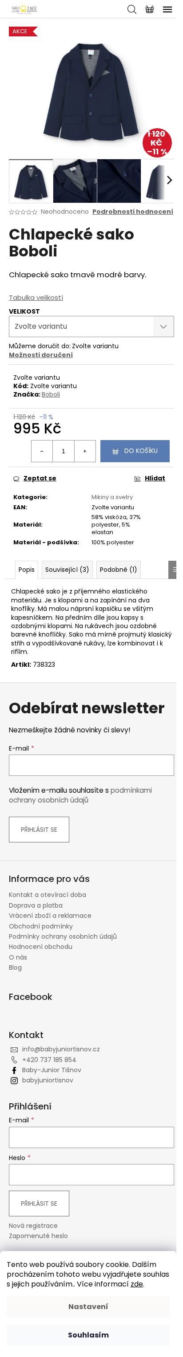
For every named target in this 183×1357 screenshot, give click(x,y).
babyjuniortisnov (47, 1080)
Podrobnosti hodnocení (132, 212)
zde (137, 1284)
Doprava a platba (36, 905)
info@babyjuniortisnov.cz (61, 1049)
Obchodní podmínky (41, 926)
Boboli (51, 394)
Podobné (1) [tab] (118, 569)
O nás (18, 957)
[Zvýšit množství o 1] (84, 451)
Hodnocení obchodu (40, 946)
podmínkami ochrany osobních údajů (80, 795)
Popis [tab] (27, 569)
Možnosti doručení (41, 354)
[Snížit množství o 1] (42, 451)
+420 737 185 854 (49, 1059)
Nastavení (88, 1307)
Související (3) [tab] (67, 569)
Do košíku (141, 450)
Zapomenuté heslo (38, 1236)
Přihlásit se (39, 829)
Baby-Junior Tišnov (51, 1070)
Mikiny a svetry (112, 497)
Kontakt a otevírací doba (47, 894)
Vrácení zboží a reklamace (50, 915)
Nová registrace (33, 1226)
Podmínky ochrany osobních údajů (63, 936)
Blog (15, 967)
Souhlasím (88, 1335)
